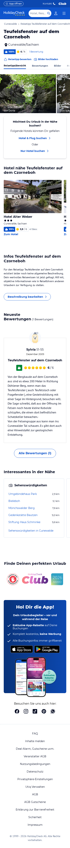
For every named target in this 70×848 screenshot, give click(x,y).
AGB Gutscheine (35, 802)
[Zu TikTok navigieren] (35, 711)
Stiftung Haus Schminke (24, 522)
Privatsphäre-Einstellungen (35, 779)
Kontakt (47, 3)
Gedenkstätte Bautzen (23, 515)
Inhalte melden (35, 741)
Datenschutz (35, 771)
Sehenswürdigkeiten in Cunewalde (30, 530)
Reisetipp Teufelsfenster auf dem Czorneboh (45, 23)
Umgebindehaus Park (22, 494)
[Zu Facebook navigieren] (17, 711)
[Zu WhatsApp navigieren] (53, 711)
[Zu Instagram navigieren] (26, 711)
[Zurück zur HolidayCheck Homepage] (14, 13)
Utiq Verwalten (35, 786)
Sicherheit (35, 817)
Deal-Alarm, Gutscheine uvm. (35, 748)
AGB (35, 794)
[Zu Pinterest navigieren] (44, 711)
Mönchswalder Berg (21, 508)
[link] (56, 13)
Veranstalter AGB (35, 756)
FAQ (35, 733)
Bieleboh (14, 501)
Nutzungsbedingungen (35, 764)
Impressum (35, 824)
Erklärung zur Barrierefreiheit (35, 809)
